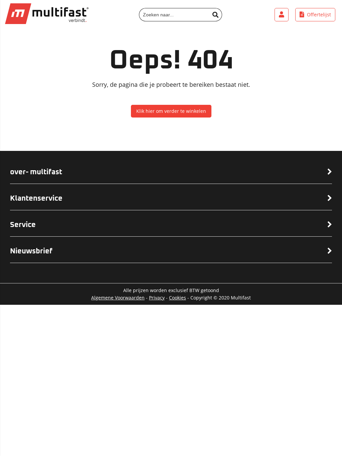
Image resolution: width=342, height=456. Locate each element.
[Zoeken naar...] (215, 14)
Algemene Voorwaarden (118, 297)
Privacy (157, 297)
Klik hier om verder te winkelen (171, 111)
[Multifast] (47, 22)
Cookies (177, 297)
